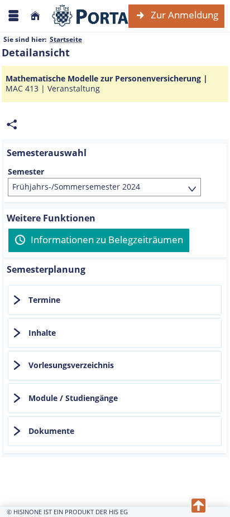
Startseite (66, 39)
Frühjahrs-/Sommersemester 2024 (76, 186)
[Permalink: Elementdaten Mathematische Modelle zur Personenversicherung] (11, 124)
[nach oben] (198, 506)
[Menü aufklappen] (13, 16)
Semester (26, 172)
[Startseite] (35, 16)
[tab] (114, 300)
